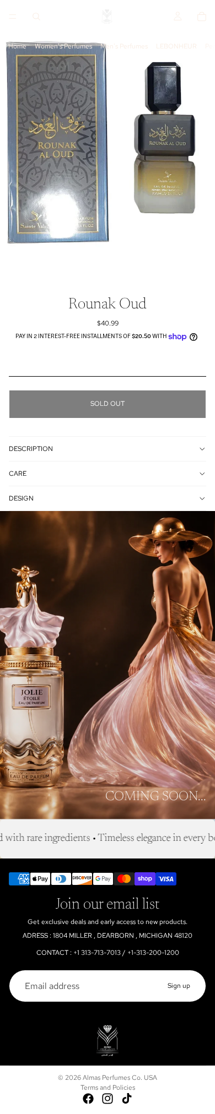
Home (17, 46)
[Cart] (202, 16)
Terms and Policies (107, 1087)
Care (17, 473)
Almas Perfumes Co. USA (120, 1077)
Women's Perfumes (63, 46)
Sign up (179, 985)
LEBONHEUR (176, 46)
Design (21, 498)
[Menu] (12, 16)
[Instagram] (107, 1098)
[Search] (36, 16)
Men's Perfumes (124, 46)
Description (31, 448)
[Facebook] (88, 1098)
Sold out (107, 403)
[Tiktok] (126, 1098)
